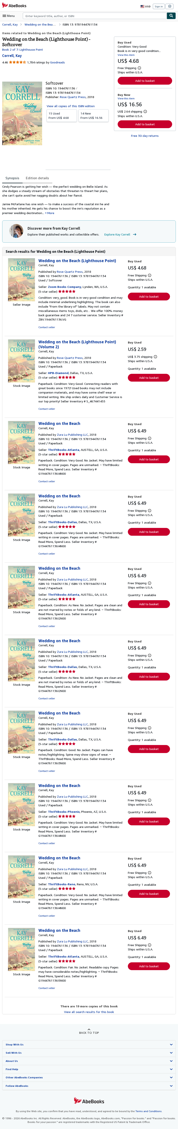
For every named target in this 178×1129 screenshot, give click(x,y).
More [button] (50, 213)
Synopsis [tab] (12, 178)
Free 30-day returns (145, 135)
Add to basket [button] (145, 80)
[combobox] (95, 16)
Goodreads (57, 62)
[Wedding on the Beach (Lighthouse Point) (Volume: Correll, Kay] (21, 381)
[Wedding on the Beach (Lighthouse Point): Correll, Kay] (21, 300)
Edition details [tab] (37, 178)
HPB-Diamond (58, 373)
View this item (126, 54)
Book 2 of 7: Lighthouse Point (22, 49)
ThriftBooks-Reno (61, 884)
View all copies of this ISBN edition (71, 106)
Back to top (89, 1032)
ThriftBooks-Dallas (62, 522)
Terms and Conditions (148, 1111)
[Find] (171, 16)
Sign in (159, 6)
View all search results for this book (89, 1012)
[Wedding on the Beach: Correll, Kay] (21, 463)
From (59, 115)
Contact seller (46, 327)
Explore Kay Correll (117, 234)
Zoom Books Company (64, 287)
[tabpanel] (56, 199)
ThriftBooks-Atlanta (63, 450)
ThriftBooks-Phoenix (64, 811)
